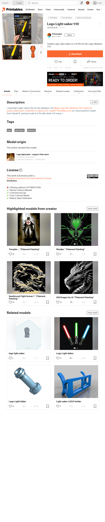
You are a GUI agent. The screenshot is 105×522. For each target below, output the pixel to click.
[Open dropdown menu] (100, 23)
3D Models (53, 18)
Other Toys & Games (84, 18)
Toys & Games (67, 18)
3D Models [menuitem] (30, 9)
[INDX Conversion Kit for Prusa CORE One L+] (75, 79)
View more (92, 208)
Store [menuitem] (40, 9)
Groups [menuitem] (99, 9)
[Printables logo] (12, 9)
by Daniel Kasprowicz (26, 157)
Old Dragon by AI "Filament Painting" (75, 297)
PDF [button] (95, 102)
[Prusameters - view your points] (87, 2)
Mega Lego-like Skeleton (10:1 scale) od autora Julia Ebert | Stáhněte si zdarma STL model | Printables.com (49, 109)
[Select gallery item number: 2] (77, 244)
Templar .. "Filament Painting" (24, 249)
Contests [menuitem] (71, 9)
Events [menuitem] (90, 9)
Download (76, 54)
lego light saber (17, 353)
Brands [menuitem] (81, 9)
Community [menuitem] (59, 9)
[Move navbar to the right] (101, 9)
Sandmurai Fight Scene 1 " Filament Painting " (27, 297)
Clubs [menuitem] (48, 9)
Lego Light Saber (65, 353)
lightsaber (19, 130)
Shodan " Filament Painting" (70, 249)
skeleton (31, 130)
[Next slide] (40, 52)
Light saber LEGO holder (68, 401)
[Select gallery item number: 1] (75, 244)
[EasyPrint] (82, 3)
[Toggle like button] (10, 254)
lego (9, 130)
